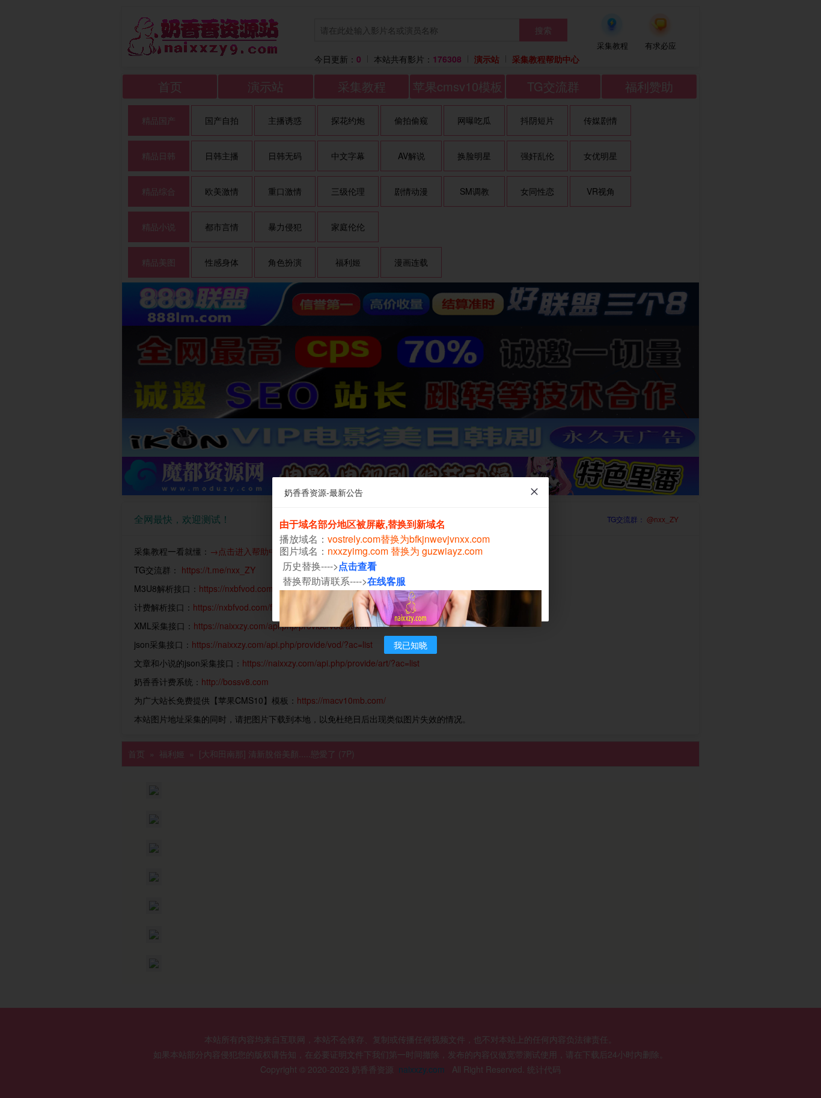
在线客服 (386, 581)
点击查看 (357, 566)
